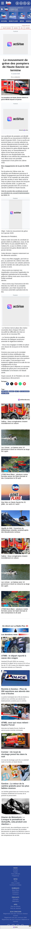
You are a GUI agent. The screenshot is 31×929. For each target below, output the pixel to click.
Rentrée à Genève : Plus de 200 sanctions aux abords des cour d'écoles (15, 691)
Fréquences (15, 876)
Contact (15, 870)
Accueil (4, 21)
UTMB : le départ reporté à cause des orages (13, 657)
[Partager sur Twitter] (11, 384)
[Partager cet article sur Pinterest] (15, 384)
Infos (22, 21)
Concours (15, 894)
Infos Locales (15, 883)
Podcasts (15, 899)
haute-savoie (5, 391)
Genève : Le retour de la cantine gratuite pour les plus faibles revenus (15, 786)
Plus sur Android (15, 908)
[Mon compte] (28, 3)
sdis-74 (17, 391)
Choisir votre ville (26, 25)
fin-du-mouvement (24, 391)
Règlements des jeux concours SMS (15, 917)
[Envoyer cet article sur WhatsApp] (20, 384)
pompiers (11, 391)
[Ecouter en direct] (21, 3)
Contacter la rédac (15, 885)
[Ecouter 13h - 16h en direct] (15, 630)
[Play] (2, 9)
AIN (22, 28)
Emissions (15, 892)
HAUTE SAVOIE (7, 28)
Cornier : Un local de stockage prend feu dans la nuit (14, 754)
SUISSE (28, 28)
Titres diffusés (15, 874)
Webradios (15, 901)
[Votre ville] (17, 3)
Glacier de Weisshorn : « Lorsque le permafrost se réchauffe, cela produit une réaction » (14, 820)
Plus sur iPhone (15, 906)
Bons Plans (13, 21)
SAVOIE (16, 28)
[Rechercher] (24, 3)
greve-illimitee (5, 393)
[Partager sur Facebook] (7, 384)
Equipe (15, 872)
